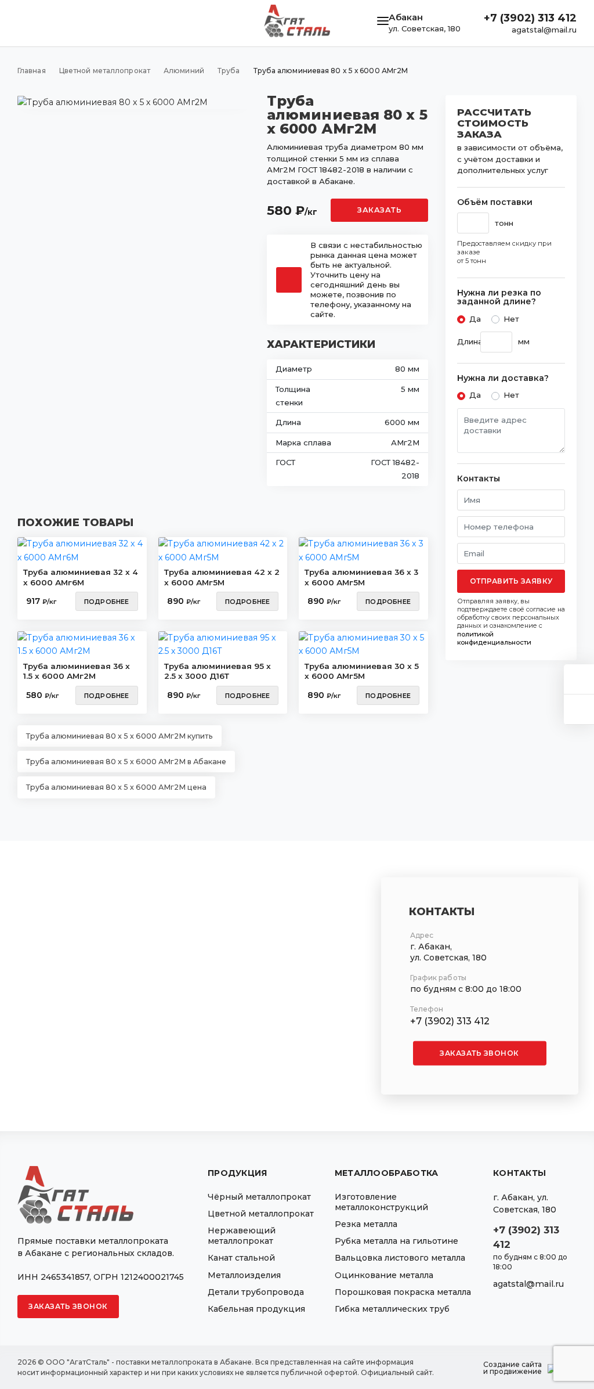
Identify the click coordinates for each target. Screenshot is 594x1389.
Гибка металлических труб (392, 1309)
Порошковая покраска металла (403, 1292)
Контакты (478, 478)
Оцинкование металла (384, 1275)
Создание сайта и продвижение (512, 1368)
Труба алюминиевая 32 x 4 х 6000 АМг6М (80, 577)
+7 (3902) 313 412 (530, 18)
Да (475, 318)
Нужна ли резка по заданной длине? (499, 298)
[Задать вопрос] (579, 679)
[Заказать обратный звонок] (579, 709)
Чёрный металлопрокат (259, 1197)
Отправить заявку (511, 581)
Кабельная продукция (256, 1309)
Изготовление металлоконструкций (381, 1202)
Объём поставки (495, 202)
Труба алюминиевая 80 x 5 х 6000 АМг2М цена (116, 787)
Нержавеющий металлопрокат (242, 1235)
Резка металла (366, 1224)
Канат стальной (241, 1258)
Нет (511, 318)
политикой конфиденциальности (494, 638)
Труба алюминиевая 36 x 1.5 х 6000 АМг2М (76, 671)
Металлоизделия (244, 1275)
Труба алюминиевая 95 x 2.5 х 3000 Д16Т (217, 671)
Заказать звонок (479, 1053)
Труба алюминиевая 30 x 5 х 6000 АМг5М (362, 671)
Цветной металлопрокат (261, 1213)
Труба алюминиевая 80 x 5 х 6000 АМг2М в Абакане (126, 761)
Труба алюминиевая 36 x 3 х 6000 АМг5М (361, 577)
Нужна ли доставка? (503, 378)
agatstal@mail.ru (544, 29)
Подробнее (106, 602)
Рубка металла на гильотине (396, 1241)
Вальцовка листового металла (400, 1258)
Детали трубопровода (256, 1292)
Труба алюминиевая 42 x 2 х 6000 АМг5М (222, 577)
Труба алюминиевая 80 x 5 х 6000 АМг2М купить (119, 736)
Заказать (379, 210)
